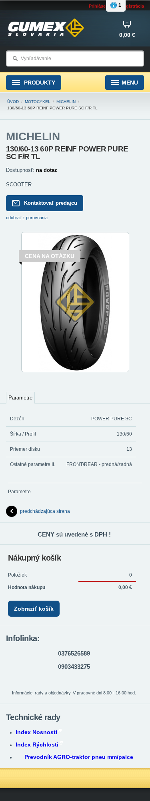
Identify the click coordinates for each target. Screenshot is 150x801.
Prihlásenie (100, 6)
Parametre (20, 398)
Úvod (13, 101)
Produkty (38, 82)
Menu (130, 82)
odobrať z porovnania (27, 217)
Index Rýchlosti (37, 744)
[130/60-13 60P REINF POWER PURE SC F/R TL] (75, 370)
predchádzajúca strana (45, 511)
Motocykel (37, 101)
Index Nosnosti (36, 732)
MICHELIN (66, 101)
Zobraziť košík (34, 608)
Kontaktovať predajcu (50, 203)
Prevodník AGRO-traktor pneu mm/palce (78, 757)
